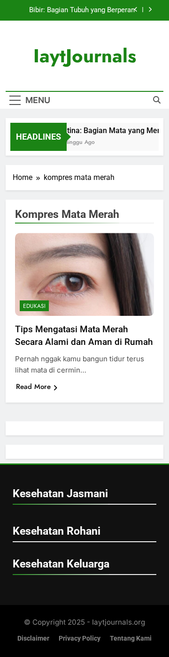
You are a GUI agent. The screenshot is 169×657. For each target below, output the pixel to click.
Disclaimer (33, 638)
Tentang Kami (131, 638)
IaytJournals (84, 55)
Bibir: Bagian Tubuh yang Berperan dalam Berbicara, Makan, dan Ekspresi (75, 10)
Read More (33, 386)
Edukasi (34, 306)
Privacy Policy (79, 638)
